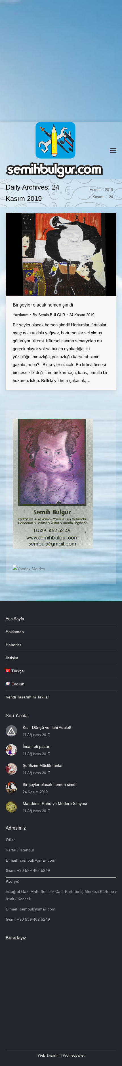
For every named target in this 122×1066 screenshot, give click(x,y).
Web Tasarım (49, 1055)
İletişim (12, 658)
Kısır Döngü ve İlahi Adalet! (47, 727)
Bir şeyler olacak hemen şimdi (43, 305)
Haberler (13, 645)
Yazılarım (20, 315)
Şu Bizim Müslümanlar (43, 765)
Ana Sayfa (15, 618)
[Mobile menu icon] (113, 150)
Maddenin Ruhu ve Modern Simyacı (55, 803)
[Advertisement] (61, 61)
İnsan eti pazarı (37, 746)
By (49, 315)
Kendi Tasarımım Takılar (27, 697)
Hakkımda (15, 631)
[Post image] (11, 730)
